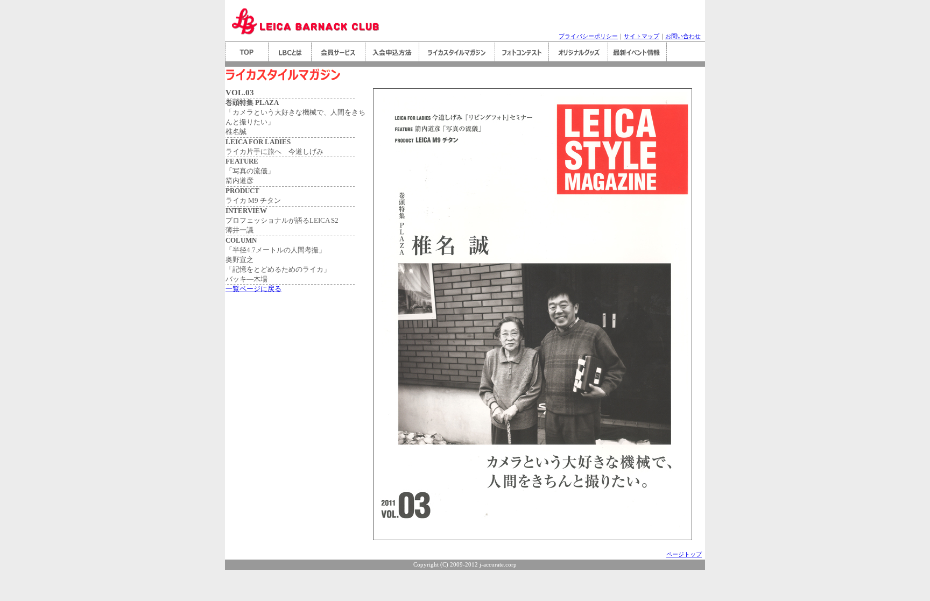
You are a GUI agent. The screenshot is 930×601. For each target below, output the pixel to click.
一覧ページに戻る (253, 289)
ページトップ (684, 554)
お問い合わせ (683, 36)
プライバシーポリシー (588, 36)
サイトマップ (641, 36)
